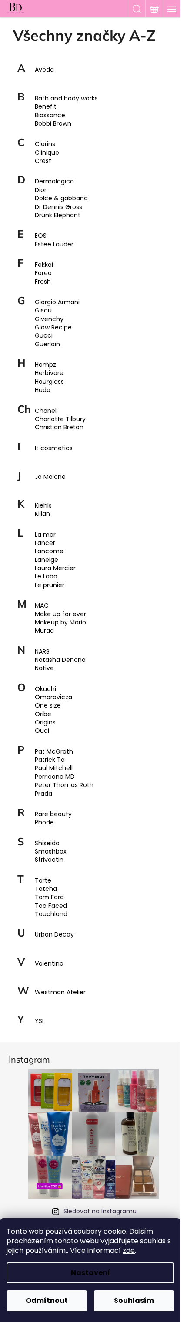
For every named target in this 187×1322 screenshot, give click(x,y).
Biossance (50, 115)
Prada (43, 794)
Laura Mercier (55, 568)
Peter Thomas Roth (64, 785)
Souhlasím (134, 1300)
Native (44, 668)
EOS (41, 236)
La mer (45, 535)
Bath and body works (66, 98)
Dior (41, 190)
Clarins (45, 144)
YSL (40, 1021)
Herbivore (49, 373)
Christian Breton (59, 427)
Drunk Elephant (57, 215)
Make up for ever (60, 614)
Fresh (43, 282)
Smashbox (51, 851)
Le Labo (46, 576)
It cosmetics (54, 448)
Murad (44, 631)
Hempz (45, 365)
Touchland (51, 914)
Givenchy (49, 319)
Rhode (44, 822)
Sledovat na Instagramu (100, 1211)
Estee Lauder (54, 244)
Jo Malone (50, 477)
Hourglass (49, 382)
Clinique (47, 153)
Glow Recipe (53, 327)
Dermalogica (54, 181)
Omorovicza (53, 697)
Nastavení (90, 1273)
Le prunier (49, 585)
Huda (42, 390)
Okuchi (45, 689)
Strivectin (49, 860)
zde (129, 1251)
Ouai (42, 731)
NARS (42, 652)
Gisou (43, 310)
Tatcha (46, 889)
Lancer (45, 543)
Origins (45, 722)
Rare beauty (53, 814)
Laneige (46, 560)
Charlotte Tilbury (60, 419)
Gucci (44, 336)
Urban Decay (54, 934)
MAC (42, 605)
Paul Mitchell (54, 768)
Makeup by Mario (60, 622)
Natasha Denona (60, 660)
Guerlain (47, 344)
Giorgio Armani (57, 302)
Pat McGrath (54, 751)
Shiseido (47, 843)
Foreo (43, 273)
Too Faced (51, 906)
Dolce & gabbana (61, 198)
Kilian (42, 514)
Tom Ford (49, 897)
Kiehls (43, 506)
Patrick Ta (50, 760)
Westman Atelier (60, 992)
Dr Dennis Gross (58, 207)
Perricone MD (55, 777)
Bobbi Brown (53, 124)
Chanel (46, 411)
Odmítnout (47, 1300)
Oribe (43, 714)
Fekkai (44, 265)
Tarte (43, 881)
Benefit (46, 107)
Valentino (49, 964)
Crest (43, 161)
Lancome (49, 551)
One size (48, 705)
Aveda (44, 70)
